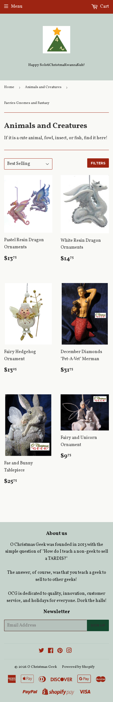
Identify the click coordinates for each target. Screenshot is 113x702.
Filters (98, 163)
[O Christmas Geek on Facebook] (50, 651)
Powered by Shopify (78, 667)
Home (9, 87)
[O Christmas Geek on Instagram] (69, 651)
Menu (16, 7)
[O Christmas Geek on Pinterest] (60, 651)
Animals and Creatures (43, 87)
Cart (104, 7)
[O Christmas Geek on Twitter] (41, 651)
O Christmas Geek (42, 667)
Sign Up (98, 625)
